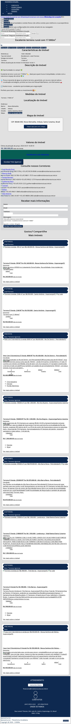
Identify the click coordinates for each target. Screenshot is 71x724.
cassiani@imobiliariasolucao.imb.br (33, 188)
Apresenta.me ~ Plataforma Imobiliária (14, 720)
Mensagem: (7, 217)
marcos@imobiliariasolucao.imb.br (45, 175)
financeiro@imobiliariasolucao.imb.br (48, 179)
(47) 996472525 (43, 704)
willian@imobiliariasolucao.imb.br (31, 192)
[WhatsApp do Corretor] (8, 169)
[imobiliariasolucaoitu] (35, 696)
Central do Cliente (36, 685)
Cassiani (3, 188)
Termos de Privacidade (7, 29)
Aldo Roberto (5, 196)
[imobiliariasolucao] (35, 693)
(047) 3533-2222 (30, 704)
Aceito (18, 29)
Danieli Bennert (6, 179)
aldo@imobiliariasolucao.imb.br (44, 196)
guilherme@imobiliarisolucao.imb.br (39, 184)
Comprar (66, 721)
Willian (3, 192)
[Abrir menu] (0, 17)
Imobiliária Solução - (12, 2)
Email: (5, 208)
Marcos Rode (5, 175)
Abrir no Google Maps (15, 113)
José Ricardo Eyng (7, 171)
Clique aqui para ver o (36, 126)
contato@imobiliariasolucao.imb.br (49, 171)
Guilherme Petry (7, 184)
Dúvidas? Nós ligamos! (12, 162)
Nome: (6, 204)
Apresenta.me (5, 718)
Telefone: (7, 211)
